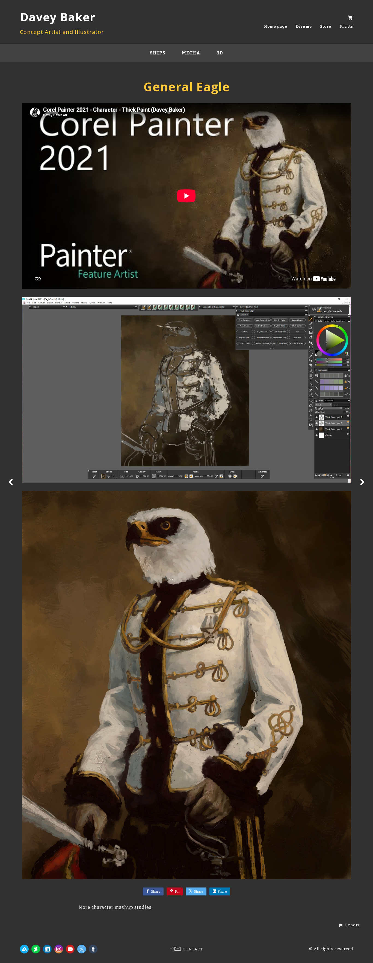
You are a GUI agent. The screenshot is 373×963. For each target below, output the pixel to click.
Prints (346, 26)
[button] (349, 925)
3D (220, 53)
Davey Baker (57, 17)
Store (325, 26)
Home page (275, 26)
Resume (303, 26)
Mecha (191, 53)
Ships (157, 53)
